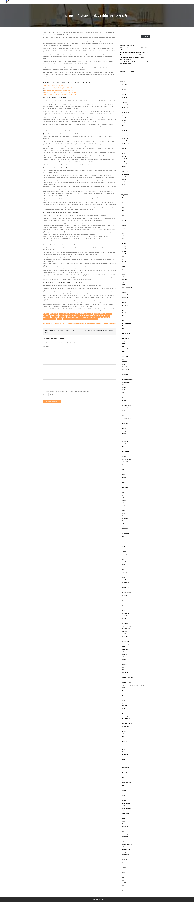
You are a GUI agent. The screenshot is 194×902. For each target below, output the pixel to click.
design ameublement (126, 449)
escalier (123, 474)
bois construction (126, 333)
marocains (124, 595)
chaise (123, 364)
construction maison (126, 405)
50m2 (123, 202)
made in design (125, 572)
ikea (123, 523)
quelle (123, 780)
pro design (124, 772)
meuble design (125, 623)
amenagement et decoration (128, 230)
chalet (123, 377)
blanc (123, 320)
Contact (186, 2)
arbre (123, 264)
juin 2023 (124, 182)
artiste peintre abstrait (127, 287)
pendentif (124, 731)
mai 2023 (124, 184)
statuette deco (125, 823)
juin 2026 (124, 89)
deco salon (124, 428)
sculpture (124, 800)
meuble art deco (125, 613)
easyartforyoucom (48, 323)
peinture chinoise (126, 721)
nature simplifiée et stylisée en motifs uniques (78, 317)
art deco (124, 274)
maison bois (124, 579)
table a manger (125, 834)
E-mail (45, 374)
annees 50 (124, 248)
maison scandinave (126, 592)
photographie (125, 741)
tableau (123, 839)
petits (123, 736)
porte (123, 762)
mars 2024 (124, 158)
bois (123, 330)
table (123, 831)
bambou (124, 302)
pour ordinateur (125, 767)
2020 (123, 197)
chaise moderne (125, 369)
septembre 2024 (125, 143)
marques (124, 597)
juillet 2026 (124, 87)
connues (124, 400)
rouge (123, 785)
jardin (123, 541)
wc (122, 888)
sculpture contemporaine (127, 805)
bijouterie (124, 313)
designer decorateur (126, 459)
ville (123, 880)
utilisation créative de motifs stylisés (83, 319)
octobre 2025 (125, 110)
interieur (124, 531)
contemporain (125, 408)
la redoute (124, 551)
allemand (124, 225)
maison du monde (126, 585)
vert (123, 877)
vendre (123, 872)
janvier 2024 (124, 164)
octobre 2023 (125, 171)
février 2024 (124, 161)
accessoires (124, 212)
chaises (123, 372)
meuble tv (124, 633)
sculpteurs (124, 798)
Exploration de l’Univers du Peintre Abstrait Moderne (132, 54)
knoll (123, 549)
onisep (123, 692)
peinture (73, 323)
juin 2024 (124, 151)
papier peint (124, 703)
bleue (123, 328)
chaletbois (124, 384)
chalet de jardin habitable (127, 379)
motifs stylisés (62, 317)
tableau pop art (125, 854)
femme (123, 492)
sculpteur (124, 795)
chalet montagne (126, 382)
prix (123, 769)
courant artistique (47, 315)
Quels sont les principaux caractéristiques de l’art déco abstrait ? (58, 87)
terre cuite (124, 857)
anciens (123, 238)
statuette (124, 821)
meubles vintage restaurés (128, 644)
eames (123, 467)
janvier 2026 (124, 102)
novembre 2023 (125, 169)
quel (123, 777)
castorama (124, 361)
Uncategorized (125, 870)
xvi (122, 890)
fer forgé (124, 497)
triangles (59, 319)
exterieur (124, 479)
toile (100, 323)
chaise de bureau (126, 366)
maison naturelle (125, 587)
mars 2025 (124, 128)
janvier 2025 (124, 133)
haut (123, 515)
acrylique (124, 220)
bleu (123, 325)
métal (123, 605)
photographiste (125, 744)
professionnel (125, 775)
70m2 (123, 205)
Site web (45, 382)
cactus (123, 354)
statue (123, 818)
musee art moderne (126, 682)
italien (123, 536)
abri (123, 207)
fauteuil (123, 482)
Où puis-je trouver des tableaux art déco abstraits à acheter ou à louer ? (60, 94)
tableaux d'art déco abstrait (49, 319)
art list (123, 277)
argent (123, 266)
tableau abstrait (79, 323)
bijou (123, 310)
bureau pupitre (125, 348)
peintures (124, 728)
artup (123, 300)
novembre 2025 (125, 107)
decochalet (124, 433)
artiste (123, 284)
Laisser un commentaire (110, 323)
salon (123, 793)
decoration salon (126, 438)
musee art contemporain (127, 677)
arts (123, 289)
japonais (124, 538)
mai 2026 (124, 92)
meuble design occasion (127, 626)
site (122, 816)
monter (123, 662)
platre (123, 757)
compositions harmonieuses (86, 313)
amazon (123, 228)
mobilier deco (125, 649)
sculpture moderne (126, 811)
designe (123, 454)
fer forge (124, 500)
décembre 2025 (125, 105)
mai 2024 (124, 153)
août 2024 (124, 146)
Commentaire (46, 346)
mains (123, 574)
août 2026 (124, 84)
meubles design (125, 641)
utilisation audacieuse (68, 319)
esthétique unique (66, 315)
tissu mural (124, 859)
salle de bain (124, 790)
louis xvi (123, 567)
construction (125, 402)
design (123, 446)
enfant (123, 469)
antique (123, 256)
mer (123, 600)
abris (123, 210)
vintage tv (124, 882)
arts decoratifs (125, 295)
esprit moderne (56, 315)
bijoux (123, 315)
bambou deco (125, 305)
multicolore (124, 664)
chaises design (125, 374)
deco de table (125, 426)
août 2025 (124, 115)
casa (123, 359)
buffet (123, 341)
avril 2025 (124, 125)
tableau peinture (95, 323)
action (123, 223)
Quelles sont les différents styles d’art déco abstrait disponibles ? (58, 90)
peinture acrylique (126, 716)
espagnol (124, 477)
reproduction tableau (126, 782)
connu (123, 397)
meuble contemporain (127, 621)
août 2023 (124, 176)
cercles (76, 313)
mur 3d (123, 669)
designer (124, 456)
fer (122, 495)
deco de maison (125, 420)
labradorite (124, 554)
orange (123, 698)
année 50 (124, 243)
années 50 (124, 251)
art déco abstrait (54, 313)
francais (123, 508)
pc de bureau (125, 705)
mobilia (123, 646)
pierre (123, 746)
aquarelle (124, 261)
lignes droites (46, 317)
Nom (44, 366)
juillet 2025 (124, 117)
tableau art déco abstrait (103, 317)
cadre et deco (125, 356)
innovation (107, 315)
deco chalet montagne (127, 418)
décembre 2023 (125, 166)
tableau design (125, 846)
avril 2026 (124, 94)
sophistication (93, 317)
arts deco (124, 292)
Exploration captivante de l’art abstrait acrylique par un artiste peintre (60, 331)
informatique (125, 528)
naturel (123, 687)
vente (123, 875)
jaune (123, 544)
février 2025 (124, 130)
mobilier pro (124, 654)
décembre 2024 (125, 135)
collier (123, 395)
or (122, 695)
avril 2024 (124, 156)
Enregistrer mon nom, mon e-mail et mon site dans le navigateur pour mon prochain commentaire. (67, 391)
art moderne (124, 279)
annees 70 (124, 253)
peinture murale (125, 726)
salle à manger (125, 787)
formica (123, 505)
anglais (123, 241)
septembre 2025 (125, 112)
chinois (123, 389)
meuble (123, 610)
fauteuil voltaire (125, 490)
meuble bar (124, 618)
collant (123, 392)
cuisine (123, 415)
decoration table (125, 441)
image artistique (125, 526)
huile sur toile (125, 518)
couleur (123, 410)
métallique (124, 608)
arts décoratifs (125, 297)
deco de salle (125, 423)
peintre (123, 710)
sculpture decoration (126, 808)
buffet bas (124, 343)
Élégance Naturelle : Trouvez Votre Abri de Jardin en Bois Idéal (134, 52)
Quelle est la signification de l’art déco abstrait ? (55, 85)
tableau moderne (87, 323)
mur (123, 667)
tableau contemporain (127, 844)
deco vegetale (125, 431)
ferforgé (123, 503)
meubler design (125, 636)
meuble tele (124, 631)
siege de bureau (125, 813)
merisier (123, 603)
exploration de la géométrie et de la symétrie (82, 315)
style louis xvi (125, 829)
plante (123, 749)
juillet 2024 (124, 148)
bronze (123, 336)
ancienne (124, 236)
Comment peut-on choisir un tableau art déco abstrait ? (56, 88)
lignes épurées (54, 317)
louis (123, 559)
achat (123, 215)
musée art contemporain (127, 680)
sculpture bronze (126, 803)
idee (123, 520)
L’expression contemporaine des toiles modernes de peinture (99, 330)
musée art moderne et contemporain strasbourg (133, 685)
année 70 (124, 246)
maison (123, 577)
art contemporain (126, 271)
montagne (124, 659)
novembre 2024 (125, 138)
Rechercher (122, 34)
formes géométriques (98, 315)
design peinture (125, 451)
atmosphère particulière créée (66, 313)
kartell (123, 546)
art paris (124, 282)
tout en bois (124, 867)
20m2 (123, 200)
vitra (123, 885)
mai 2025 (124, 123)
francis (123, 510)
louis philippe (125, 562)
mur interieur (125, 672)
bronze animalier (125, 338)
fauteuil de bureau (126, 485)
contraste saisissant (98, 313)
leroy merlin (124, 556)
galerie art (124, 513)
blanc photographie (126, 323)
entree (123, 472)
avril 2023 (124, 187)
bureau (123, 346)
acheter (123, 218)
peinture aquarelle (126, 718)
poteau (123, 764)
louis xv (123, 564)
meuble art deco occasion (128, 615)
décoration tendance (126, 443)
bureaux (124, 351)
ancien (123, 233)
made (123, 569)
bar (122, 307)
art (70, 323)
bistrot (123, 318)
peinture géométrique (127, 723)
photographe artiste (126, 739)
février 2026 (124, 99)
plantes (123, 752)
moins (123, 656)
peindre (123, 708)
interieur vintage (125, 533)
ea (122, 464)
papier (123, 700)
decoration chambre (126, 436)
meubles (124, 639)
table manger (125, 836)
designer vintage (125, 461)
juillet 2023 (124, 179)
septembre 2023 (125, 174)
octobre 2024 (125, 140)
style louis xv (125, 826)
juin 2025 (124, 120)
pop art (123, 759)
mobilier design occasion (127, 651)
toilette (123, 864)
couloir (123, 413)
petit (123, 734)
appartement (125, 259)
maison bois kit (125, 582)
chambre (124, 387)
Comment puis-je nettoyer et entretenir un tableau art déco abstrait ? (60, 92)
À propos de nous (177, 2)
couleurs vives (108, 313)
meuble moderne (126, 628)
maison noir (124, 590)
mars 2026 (124, 97)
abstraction (46, 313)
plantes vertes (125, 754)
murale (123, 674)
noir (123, 690)
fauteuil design (125, 487)
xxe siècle (95, 319)
